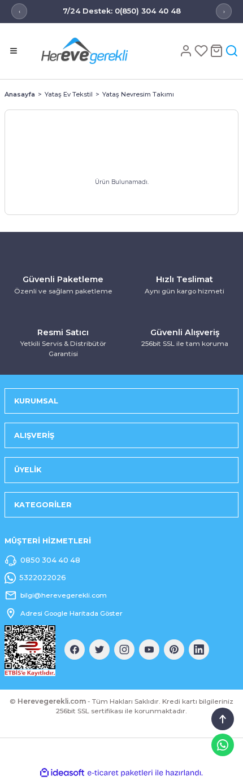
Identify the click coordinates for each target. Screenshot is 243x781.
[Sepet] (217, 50)
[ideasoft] (62, 773)
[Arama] (231, 50)
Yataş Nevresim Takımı (138, 94)
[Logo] (103, 51)
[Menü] (13, 51)
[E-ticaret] (120, 773)
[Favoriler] (202, 50)
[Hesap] (186, 50)
